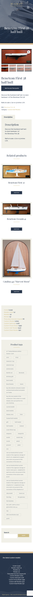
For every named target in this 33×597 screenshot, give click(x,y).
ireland (22, 426)
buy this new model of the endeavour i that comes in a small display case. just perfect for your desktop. (15, 400)
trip (7, 511)
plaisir (18, 441)
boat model (9, 380)
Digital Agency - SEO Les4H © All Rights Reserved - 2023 (16, 594)
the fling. (8, 497)
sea (7, 449)
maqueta (8, 433)
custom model (10, 406)
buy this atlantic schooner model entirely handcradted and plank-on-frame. (15, 390)
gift (7, 422)
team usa (21, 493)
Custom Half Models (14, 109)
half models (9, 426)
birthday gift (9, 376)
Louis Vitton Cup (10, 429)
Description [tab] (8, 117)
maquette (21, 433)
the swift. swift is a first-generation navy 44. (13, 506)
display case (9, 414)
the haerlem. (10, 501)
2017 (7, 357)
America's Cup (10, 361)
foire (21, 414)
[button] (28, 52)
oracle (8, 441)
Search (6, 532)
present (8, 445)
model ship (19, 437)
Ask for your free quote (12, 88)
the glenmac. (21, 497)
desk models (10, 410)
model (8, 437)
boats (21, 384)
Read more (16, 192)
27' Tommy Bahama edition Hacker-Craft (13, 352)
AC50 (16, 357)
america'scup (10, 365)
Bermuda (21, 372)
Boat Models (10, 384)
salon (19, 445)
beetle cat (9, 372)
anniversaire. (10, 369)
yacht (8, 518)
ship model (9, 493)
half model (18, 422)
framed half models (12, 418)
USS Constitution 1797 (12, 514)
